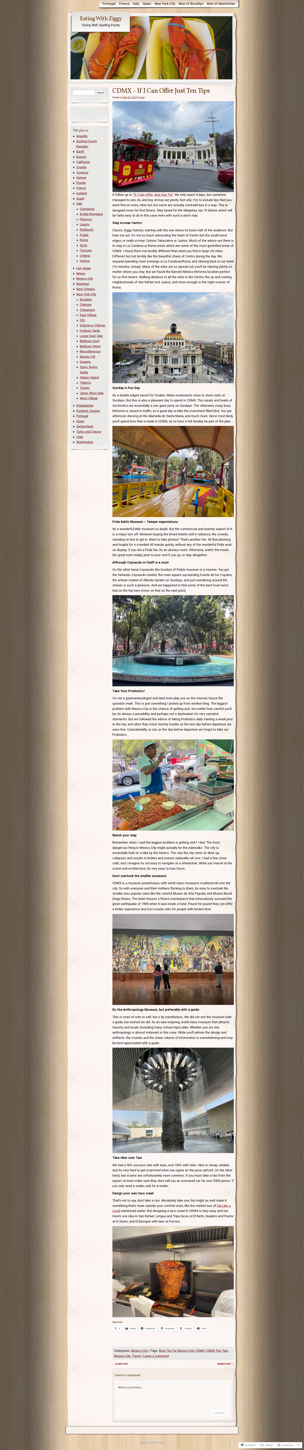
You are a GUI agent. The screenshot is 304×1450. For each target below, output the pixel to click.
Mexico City (139, 1351)
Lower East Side (91, 336)
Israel (80, 198)
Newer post (225, 1364)
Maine (80, 273)
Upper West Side (92, 393)
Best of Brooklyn (191, 3)
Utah (79, 437)
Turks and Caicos (88, 431)
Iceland (81, 193)
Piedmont (86, 230)
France (124, 3)
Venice (85, 261)
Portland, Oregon (88, 411)
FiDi (82, 320)
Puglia (84, 235)
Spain (147, 3)
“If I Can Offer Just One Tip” (153, 195)
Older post (120, 1364)
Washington (84, 442)
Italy (136, 3)
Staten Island (89, 377)
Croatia (81, 167)
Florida (81, 183)
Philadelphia (84, 405)
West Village (89, 398)
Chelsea (85, 304)
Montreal (82, 284)
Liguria (84, 224)
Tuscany (86, 250)
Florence (86, 219)
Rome (84, 240)
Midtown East (89, 341)
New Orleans (85, 289)
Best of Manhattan (221, 3)
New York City (165, 3)
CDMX (199, 1351)
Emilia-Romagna (91, 214)
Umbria (85, 256)
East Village (88, 315)
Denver (81, 177)
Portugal (109, 3)
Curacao (82, 172)
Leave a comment (156, 1356)
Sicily (83, 245)
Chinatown (87, 310)
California (83, 162)
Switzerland (84, 426)
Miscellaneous (90, 351)
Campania (87, 209)
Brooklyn (86, 299)
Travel (136, 1356)
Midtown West (90, 346)
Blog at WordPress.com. (152, 1441)
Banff (80, 151)
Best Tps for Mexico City (176, 1351)
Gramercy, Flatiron (92, 325)
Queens (85, 362)
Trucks (85, 388)
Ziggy (142, 97)
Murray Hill (87, 357)
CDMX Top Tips (217, 1351)
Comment (219, 1412)
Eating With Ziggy (101, 19)
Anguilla (81, 136)
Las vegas (83, 268)
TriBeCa (85, 383)
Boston (81, 157)
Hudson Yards (90, 331)
